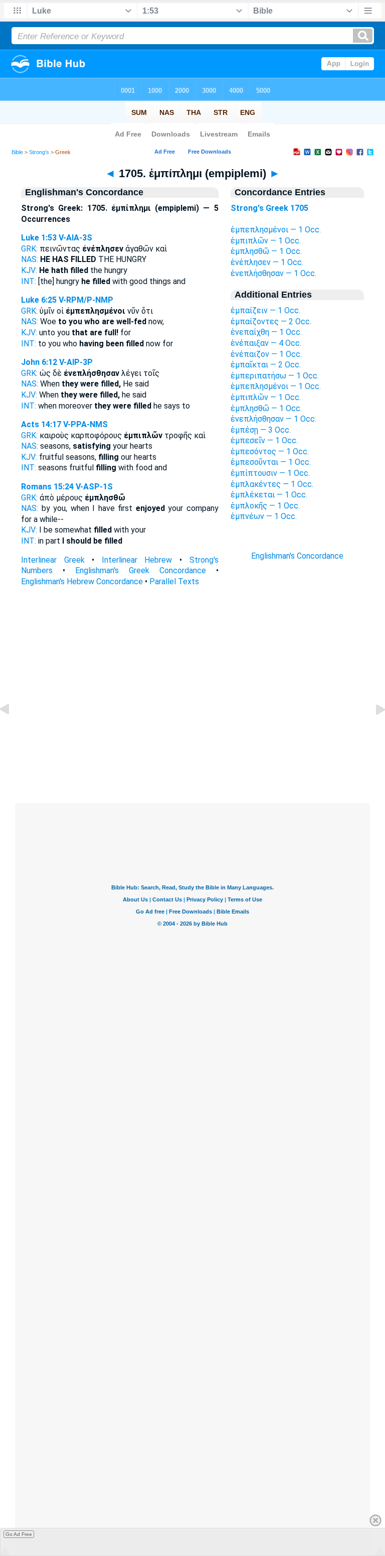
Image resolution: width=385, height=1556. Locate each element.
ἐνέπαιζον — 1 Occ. (266, 354)
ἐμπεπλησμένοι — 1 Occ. (276, 229)
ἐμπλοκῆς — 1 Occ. (265, 505)
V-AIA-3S (75, 237)
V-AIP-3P (76, 362)
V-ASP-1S (94, 486)
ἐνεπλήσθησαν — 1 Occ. (273, 273)
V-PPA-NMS (85, 424)
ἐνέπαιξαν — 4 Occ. (266, 343)
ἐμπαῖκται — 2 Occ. (266, 364)
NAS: (29, 259)
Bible (17, 152)
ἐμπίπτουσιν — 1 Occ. (270, 473)
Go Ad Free (19, 1534)
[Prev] (12, 732)
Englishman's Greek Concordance (140, 570)
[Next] (372, 732)
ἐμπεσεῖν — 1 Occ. (264, 440)
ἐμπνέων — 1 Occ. (264, 516)
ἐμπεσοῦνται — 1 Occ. (271, 462)
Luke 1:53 (39, 237)
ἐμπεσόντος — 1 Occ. (270, 451)
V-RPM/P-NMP (86, 300)
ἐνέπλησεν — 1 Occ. (267, 262)
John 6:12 (39, 362)
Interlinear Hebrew (137, 560)
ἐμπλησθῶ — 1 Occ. (266, 251)
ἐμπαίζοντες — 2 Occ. (271, 321)
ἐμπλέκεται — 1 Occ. (269, 494)
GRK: (29, 248)
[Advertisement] (192, 742)
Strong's (39, 152)
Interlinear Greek (53, 560)
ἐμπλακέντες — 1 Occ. (272, 484)
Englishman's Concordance (297, 556)
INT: (28, 281)
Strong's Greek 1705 (269, 208)
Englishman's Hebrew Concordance (82, 581)
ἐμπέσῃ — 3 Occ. (261, 430)
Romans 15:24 (47, 486)
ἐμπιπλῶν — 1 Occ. (266, 240)
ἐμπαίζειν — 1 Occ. (265, 310)
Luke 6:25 (39, 300)
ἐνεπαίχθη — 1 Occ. (266, 332)
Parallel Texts (174, 581)
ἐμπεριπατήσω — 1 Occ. (275, 375)
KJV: (29, 270)
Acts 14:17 (41, 424)
